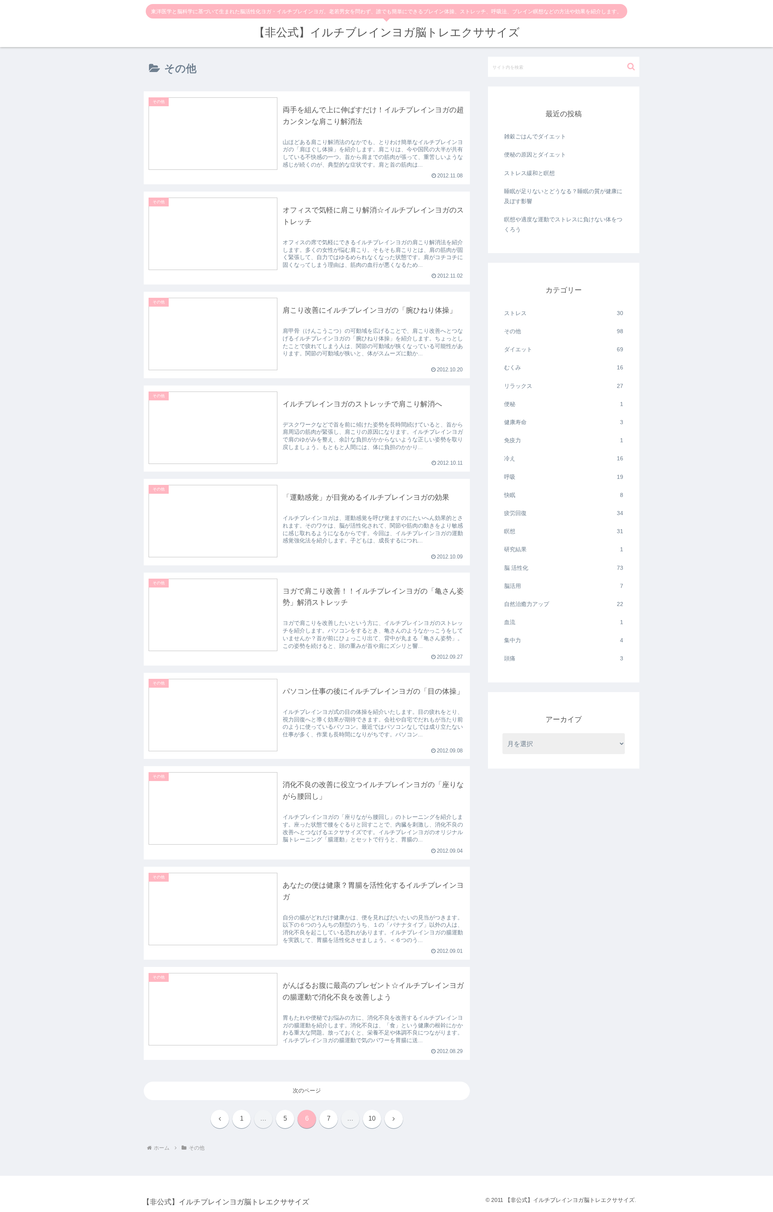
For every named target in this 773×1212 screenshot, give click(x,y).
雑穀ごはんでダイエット (535, 136)
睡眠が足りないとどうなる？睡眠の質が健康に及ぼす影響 (563, 196)
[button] (631, 66)
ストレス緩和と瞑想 (529, 173)
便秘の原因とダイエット (535, 154)
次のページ (307, 1090)
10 (372, 1118)
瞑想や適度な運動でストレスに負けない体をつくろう (563, 224)
